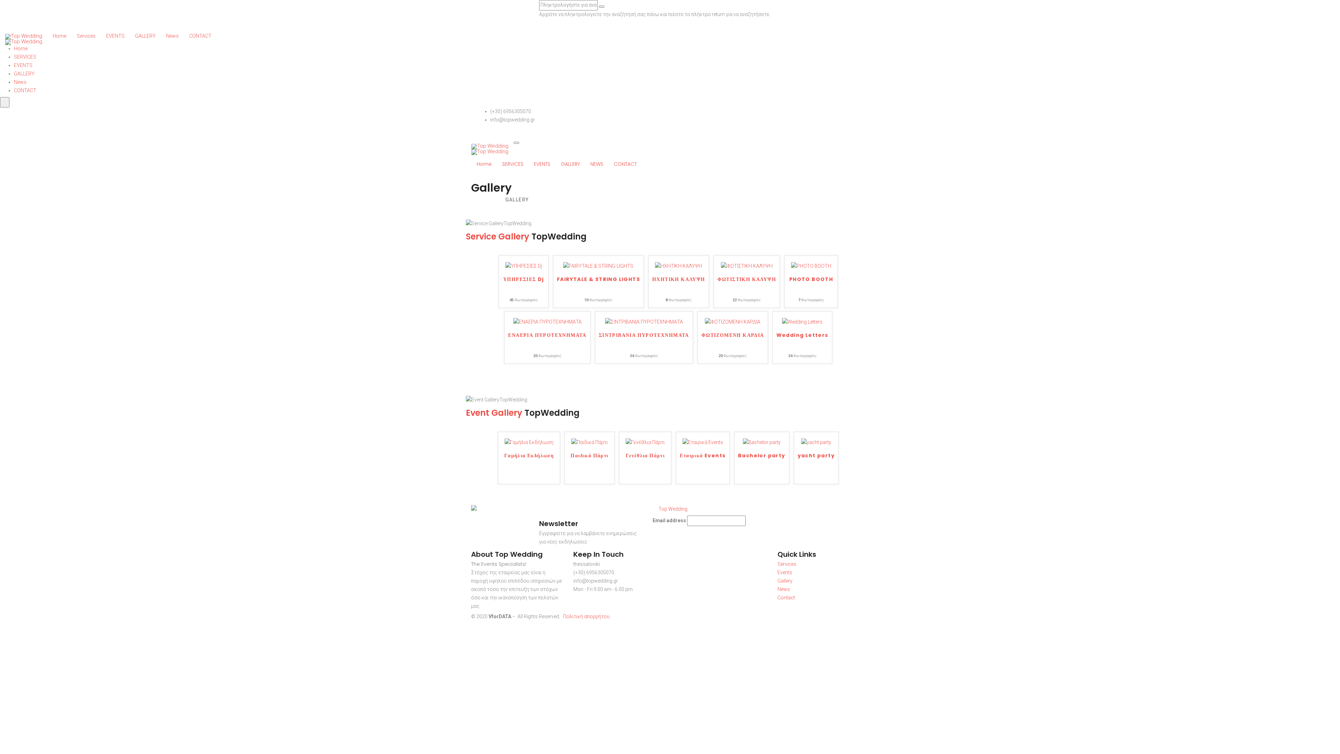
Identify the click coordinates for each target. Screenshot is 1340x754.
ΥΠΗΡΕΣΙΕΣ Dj (523, 280)
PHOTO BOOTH (811, 280)
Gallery (784, 581)
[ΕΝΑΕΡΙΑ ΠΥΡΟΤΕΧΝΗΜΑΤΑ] (547, 322)
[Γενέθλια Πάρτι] (645, 442)
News (172, 36)
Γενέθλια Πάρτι (645, 456)
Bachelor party (762, 456)
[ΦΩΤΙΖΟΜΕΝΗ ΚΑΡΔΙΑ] (732, 322)
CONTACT (200, 36)
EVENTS (115, 36)
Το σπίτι (482, 199)
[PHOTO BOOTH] (811, 266)
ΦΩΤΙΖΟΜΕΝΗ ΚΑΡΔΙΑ (732, 336)
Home (59, 36)
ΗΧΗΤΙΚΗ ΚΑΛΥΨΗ (678, 280)
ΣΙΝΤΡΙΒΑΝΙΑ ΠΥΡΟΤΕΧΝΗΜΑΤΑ (644, 336)
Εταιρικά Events (702, 456)
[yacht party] (816, 442)
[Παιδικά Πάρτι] (589, 442)
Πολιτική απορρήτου (586, 616)
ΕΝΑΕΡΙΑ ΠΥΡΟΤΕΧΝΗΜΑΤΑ (547, 336)
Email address (669, 520)
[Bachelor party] (762, 442)
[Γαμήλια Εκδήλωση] (529, 442)
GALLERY (145, 36)
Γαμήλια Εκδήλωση (529, 456)
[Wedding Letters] (802, 322)
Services (86, 36)
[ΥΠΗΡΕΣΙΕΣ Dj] (523, 266)
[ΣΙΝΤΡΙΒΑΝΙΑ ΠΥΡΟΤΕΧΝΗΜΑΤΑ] (644, 322)
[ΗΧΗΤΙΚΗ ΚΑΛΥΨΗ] (678, 266)
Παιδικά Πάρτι (589, 456)
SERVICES (25, 57)
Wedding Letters (802, 336)
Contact (786, 597)
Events (784, 572)
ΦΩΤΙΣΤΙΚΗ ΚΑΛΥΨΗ (746, 280)
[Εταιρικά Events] (703, 442)
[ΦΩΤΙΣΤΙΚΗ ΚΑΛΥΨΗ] (747, 266)
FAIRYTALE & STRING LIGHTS (598, 280)
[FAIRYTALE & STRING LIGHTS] (598, 266)
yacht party (816, 456)
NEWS (596, 164)
